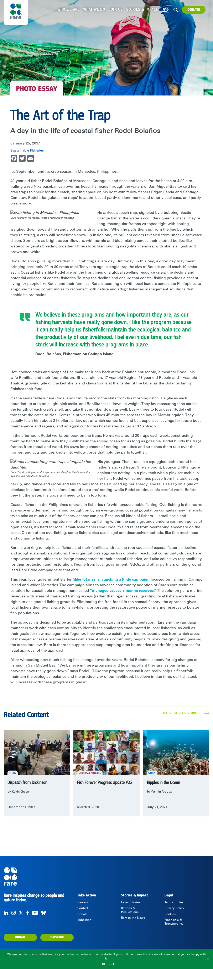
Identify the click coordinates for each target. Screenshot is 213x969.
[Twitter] (21, 913)
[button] (175, 10)
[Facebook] (27, 913)
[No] (208, 959)
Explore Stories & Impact (180, 713)
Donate (193, 10)
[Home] (29, 876)
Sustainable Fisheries (27, 150)
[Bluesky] (43, 913)
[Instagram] (13, 913)
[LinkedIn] (6, 913)
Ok (103, 964)
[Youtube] (35, 913)
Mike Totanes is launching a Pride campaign (111, 580)
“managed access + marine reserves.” (123, 591)
